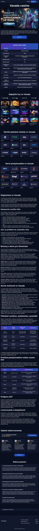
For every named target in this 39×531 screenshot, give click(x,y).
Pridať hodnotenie (32, 435)
